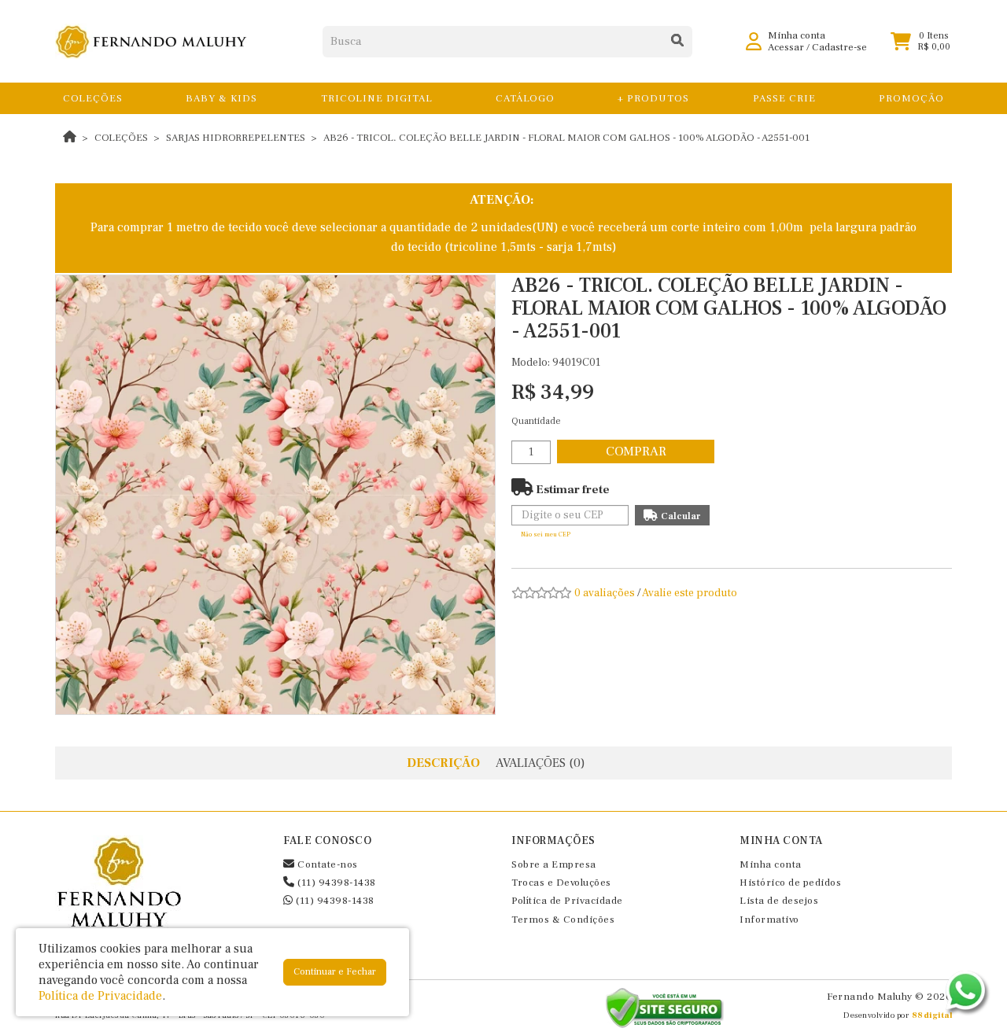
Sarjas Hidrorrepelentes (235, 137)
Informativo (769, 919)
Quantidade (536, 421)
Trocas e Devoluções (561, 882)
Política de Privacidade (567, 900)
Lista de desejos (779, 900)
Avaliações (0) (540, 763)
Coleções (121, 137)
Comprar (636, 451)
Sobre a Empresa (553, 864)
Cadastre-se (839, 47)
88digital (932, 1015)
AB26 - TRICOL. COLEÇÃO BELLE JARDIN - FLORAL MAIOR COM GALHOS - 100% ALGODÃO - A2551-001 (566, 137)
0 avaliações (604, 593)
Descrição (443, 763)
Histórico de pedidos (790, 882)
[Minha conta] (754, 41)
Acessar (786, 47)
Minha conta (771, 864)
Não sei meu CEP (545, 534)
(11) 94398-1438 (335, 882)
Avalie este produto (689, 593)
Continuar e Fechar (334, 972)
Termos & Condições (562, 919)
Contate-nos (326, 864)
